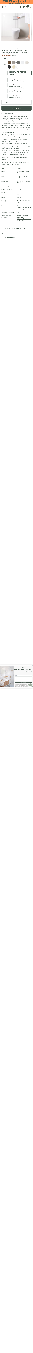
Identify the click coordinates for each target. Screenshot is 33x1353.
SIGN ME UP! (23, 682)
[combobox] (16, 680)
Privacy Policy (26, 686)
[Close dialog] (32, 665)
